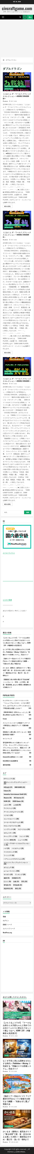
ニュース (22, 840)
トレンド (24, 836)
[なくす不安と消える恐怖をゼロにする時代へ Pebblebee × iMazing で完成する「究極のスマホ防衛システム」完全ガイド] (17, 1048)
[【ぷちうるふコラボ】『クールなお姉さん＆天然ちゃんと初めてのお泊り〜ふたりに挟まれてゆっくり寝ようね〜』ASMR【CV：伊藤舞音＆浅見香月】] (17, 1010)
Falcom (7, 791)
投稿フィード (7, 924)
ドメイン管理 (10, 840)
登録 (4, 916)
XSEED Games (18, 801)
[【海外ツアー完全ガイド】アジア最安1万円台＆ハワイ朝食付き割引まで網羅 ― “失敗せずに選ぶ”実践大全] (17, 1083)
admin (6, 101)
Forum (5, 719)
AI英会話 (8, 787)
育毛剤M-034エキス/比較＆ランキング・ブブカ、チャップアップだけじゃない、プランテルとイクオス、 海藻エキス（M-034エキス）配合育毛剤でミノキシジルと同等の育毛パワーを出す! (17, 747)
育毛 (24, 881)
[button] (3, 17)
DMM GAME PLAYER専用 (11, 86)
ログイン (6, 920)
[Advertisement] (17, 37)
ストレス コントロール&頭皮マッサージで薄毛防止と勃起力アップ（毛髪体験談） (16, 725)
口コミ (7, 881)
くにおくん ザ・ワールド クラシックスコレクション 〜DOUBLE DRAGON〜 (17, 366)
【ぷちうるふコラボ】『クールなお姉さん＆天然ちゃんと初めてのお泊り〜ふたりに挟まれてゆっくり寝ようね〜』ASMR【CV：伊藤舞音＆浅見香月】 (17, 1028)
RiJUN (7, 801)
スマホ (6, 1055)
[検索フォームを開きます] (20, 17)
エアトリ (7, 1091)
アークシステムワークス (13, 812)
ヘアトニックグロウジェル (14, 859)
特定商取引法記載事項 (10, 761)
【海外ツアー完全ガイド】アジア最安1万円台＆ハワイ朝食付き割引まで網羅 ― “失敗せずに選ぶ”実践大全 (17, 661)
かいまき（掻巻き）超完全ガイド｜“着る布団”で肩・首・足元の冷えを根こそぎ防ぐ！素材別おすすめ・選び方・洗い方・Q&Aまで (17, 1135)
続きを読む (8, 206)
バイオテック (18, 848)
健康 (7, 878)
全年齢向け (12, 1017)
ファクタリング (10, 852)
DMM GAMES (20, 787)
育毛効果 (17, 885)
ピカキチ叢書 (7, 600)
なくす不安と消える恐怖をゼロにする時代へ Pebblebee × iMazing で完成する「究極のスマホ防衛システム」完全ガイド (16, 652)
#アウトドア (9, 778)
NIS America (19, 798)
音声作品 (19, 1017)
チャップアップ (10, 836)
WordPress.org (7, 932)
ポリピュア (9, 867)
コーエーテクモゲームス (13, 822)
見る (30, 17)
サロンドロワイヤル (12, 826)
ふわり (7, 805)
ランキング (20, 874)
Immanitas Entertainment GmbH (15, 794)
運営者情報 (6, 765)
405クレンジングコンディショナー (15, 783)
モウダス (8, 874)
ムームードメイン (9, 553)
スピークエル (24, 829)
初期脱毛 (16, 878)
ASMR (6, 1017)
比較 (16, 881)
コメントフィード (9, 928)
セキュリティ (10, 833)
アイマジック (10, 808)
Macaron (8, 798)
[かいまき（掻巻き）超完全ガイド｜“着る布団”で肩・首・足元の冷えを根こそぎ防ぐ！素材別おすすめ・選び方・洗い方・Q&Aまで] (17, 1119)
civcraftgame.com (17, 8)
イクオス (8, 815)
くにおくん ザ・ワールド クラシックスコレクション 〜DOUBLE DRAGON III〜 (17, 81)
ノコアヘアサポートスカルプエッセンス (16, 844)
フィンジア (9, 855)
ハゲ (6, 848)
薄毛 (18, 888)
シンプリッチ (9, 829)
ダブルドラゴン (9, 89)
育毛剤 (7, 885)
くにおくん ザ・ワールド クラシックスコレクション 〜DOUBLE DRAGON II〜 (17, 220)
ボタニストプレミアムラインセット (16, 863)
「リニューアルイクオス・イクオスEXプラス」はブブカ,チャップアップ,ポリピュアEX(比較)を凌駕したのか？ (17, 705)
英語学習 (8, 888)
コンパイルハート (11, 819)
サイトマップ (7, 738)
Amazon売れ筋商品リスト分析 (13, 757)
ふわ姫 (17, 805)
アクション (22, 86)
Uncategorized (9, 1126)
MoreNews (21, 1152)
